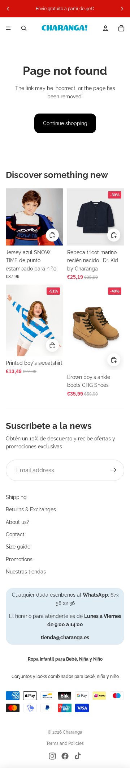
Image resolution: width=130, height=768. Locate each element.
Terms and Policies (65, 743)
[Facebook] (65, 756)
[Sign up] (113, 470)
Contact (15, 534)
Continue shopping (65, 123)
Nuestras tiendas (26, 572)
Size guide (18, 547)
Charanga (72, 732)
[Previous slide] (8, 9)
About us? (17, 522)
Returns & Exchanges (31, 509)
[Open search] (24, 28)
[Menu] (8, 28)
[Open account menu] (105, 28)
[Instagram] (52, 756)
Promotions (19, 559)
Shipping (16, 497)
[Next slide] (122, 9)
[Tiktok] (77, 756)
